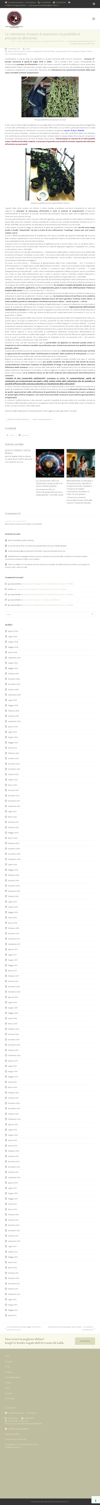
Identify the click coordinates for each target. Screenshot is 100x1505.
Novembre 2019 (14, 853)
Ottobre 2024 (13, 689)
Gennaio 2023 (13, 758)
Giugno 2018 (13, 907)
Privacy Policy (10, 1439)
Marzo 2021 (12, 816)
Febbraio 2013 (13, 1214)
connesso (18, 524)
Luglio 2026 (12, 636)
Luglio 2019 (12, 864)
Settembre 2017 (14, 944)
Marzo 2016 (12, 1023)
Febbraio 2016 (13, 1029)
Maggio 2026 (13, 647)
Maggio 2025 (13, 668)
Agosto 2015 (13, 1060)
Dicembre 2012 (14, 1225)
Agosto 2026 (13, 631)
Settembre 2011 (14, 1294)
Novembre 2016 (14, 991)
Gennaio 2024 (13, 716)
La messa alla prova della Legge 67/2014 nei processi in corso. (23, 1328)
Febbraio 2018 (13, 928)
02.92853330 (61, 2)
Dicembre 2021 (14, 795)
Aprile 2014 (12, 1140)
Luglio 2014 (12, 1129)
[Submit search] (92, 614)
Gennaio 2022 (13, 790)
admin (28, 48)
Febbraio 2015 (13, 1092)
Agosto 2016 (13, 997)
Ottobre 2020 (13, 827)
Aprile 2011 (12, 1315)
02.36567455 (46, 2)
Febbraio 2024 (13, 710)
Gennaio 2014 (13, 1156)
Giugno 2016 (13, 1007)
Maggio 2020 (13, 832)
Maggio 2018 (13, 912)
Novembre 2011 (14, 1283)
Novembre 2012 (14, 1230)
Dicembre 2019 (14, 848)
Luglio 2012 (12, 1246)
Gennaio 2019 (13, 880)
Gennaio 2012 (13, 1273)
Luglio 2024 (12, 700)
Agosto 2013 (13, 1182)
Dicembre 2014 (14, 1103)
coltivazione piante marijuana (17, 419)
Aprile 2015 (12, 1082)
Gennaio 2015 (13, 1097)
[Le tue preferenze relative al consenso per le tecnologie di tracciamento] (95, 1500)
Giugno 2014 (13, 1135)
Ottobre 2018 (13, 896)
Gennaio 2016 (13, 1034)
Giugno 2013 (13, 1193)
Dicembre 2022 (14, 763)
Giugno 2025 (13, 663)
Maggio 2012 (13, 1257)
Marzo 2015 (12, 1087)
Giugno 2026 (13, 641)
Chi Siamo (9, 1361)
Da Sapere (9, 1372)
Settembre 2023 (14, 721)
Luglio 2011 (12, 1299)
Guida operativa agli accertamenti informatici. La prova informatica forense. (37, 551)
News (7, 1388)
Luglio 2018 (12, 901)
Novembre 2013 (14, 1166)
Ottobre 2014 (13, 1113)
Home (7, 1356)
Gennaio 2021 (13, 822)
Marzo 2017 (12, 970)
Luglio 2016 (12, 1002)
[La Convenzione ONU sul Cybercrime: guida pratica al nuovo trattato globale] (50, 463)
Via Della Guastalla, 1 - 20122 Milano (22, 2)
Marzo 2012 (12, 1267)
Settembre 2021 (14, 806)
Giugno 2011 (12, 1304)
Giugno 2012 (13, 1251)
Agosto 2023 (13, 726)
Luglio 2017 (12, 954)
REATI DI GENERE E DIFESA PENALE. (21, 540)
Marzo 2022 (12, 785)
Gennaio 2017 (13, 981)
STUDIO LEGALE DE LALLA (28, 1444)
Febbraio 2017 (13, 976)
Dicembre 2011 (13, 1278)
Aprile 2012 (12, 1262)
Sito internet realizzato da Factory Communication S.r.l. (50, 1501)
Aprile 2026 (12, 652)
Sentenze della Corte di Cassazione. (68, 51)
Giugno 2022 (13, 779)
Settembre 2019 (14, 859)
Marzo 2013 (12, 1209)
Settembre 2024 (14, 694)
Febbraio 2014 (13, 1150)
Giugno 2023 (13, 737)
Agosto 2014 (13, 1124)
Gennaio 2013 (13, 1220)
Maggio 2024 (13, 705)
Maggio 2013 (13, 1198)
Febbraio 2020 (13, 843)
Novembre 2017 (14, 938)
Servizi (7, 1366)
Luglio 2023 (12, 732)
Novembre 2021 (14, 800)
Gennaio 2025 (13, 673)
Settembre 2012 (14, 1241)
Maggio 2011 (13, 1310)
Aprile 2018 (12, 917)
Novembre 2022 (14, 769)
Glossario (8, 1393)
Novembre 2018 (14, 891)
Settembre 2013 (14, 1177)
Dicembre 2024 (14, 678)
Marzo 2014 (12, 1145)
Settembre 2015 (14, 1055)
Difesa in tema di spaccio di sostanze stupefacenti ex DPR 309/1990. (31, 51)
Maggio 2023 (13, 742)
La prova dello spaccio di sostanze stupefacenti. (41, 599)
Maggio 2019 (13, 869)
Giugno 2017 (13, 960)
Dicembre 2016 (14, 986)
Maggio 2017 (13, 965)
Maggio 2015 (13, 1076)
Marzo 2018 (12, 922)
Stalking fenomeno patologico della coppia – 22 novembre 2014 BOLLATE (70, 1328)
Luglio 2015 (12, 1066)
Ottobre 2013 (13, 1172)
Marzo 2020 (12, 838)
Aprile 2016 (12, 1018)
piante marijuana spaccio (42, 419)
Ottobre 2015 (13, 1050)
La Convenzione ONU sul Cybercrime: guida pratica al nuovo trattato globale (49, 483)
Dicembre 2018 (14, 885)
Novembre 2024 (14, 684)
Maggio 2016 (13, 1013)
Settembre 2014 (14, 1119)
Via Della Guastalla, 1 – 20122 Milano (22, 1413)
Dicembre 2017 (14, 933)
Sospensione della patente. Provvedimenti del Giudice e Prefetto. (48, 583)
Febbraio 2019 (13, 875)
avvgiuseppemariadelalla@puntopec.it (43, 5)
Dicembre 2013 (14, 1161)
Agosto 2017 (13, 949)
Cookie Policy (21, 1439)
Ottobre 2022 (13, 774)
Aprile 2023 (12, 747)
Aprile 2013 (12, 1204)
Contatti (8, 1382)
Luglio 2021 (12, 811)
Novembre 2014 (14, 1108)
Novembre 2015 (14, 1044)
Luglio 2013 (12, 1188)
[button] (93, 19)
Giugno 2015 (13, 1071)
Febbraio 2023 (13, 753)
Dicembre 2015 (14, 1039)
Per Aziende (10, 1398)
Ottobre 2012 (13, 1235)
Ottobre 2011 (13, 1288)
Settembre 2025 (14, 657)
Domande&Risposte (12, 1377)
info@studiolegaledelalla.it (16, 5)
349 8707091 (13, 1421)
